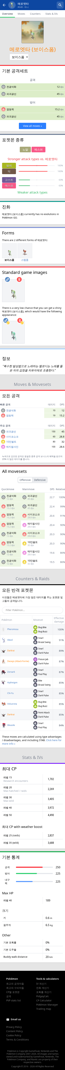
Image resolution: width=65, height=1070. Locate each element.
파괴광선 (11, 94)
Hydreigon (12, 682)
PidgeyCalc (42, 996)
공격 (8, 996)
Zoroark (11, 671)
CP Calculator (44, 1000)
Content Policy (14, 1031)
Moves (21, 13)
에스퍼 (9, 186)
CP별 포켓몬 (13, 992)
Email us (16, 1019)
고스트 (9, 180)
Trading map (43, 1008)
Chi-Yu (10, 693)
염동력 (10, 109)
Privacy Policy (14, 1027)
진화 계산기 (42, 987)
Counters (35, 13)
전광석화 (11, 86)
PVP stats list (13, 1000)
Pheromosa (12, 629)
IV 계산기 (41, 983)
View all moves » (32, 126)
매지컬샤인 (12, 446)
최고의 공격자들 (15, 983)
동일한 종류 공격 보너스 (35, 456)
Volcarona (12, 703)
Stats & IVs (51, 13)
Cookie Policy (13, 1035)
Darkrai (11, 650)
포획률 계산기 (43, 992)
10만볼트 (11, 441)
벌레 (9, 166)
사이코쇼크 (12, 436)
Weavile (11, 725)
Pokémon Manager (47, 1004)
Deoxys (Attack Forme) (18, 661)
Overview (7, 13)
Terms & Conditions (17, 1039)
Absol (10, 639)
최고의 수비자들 (15, 987)
